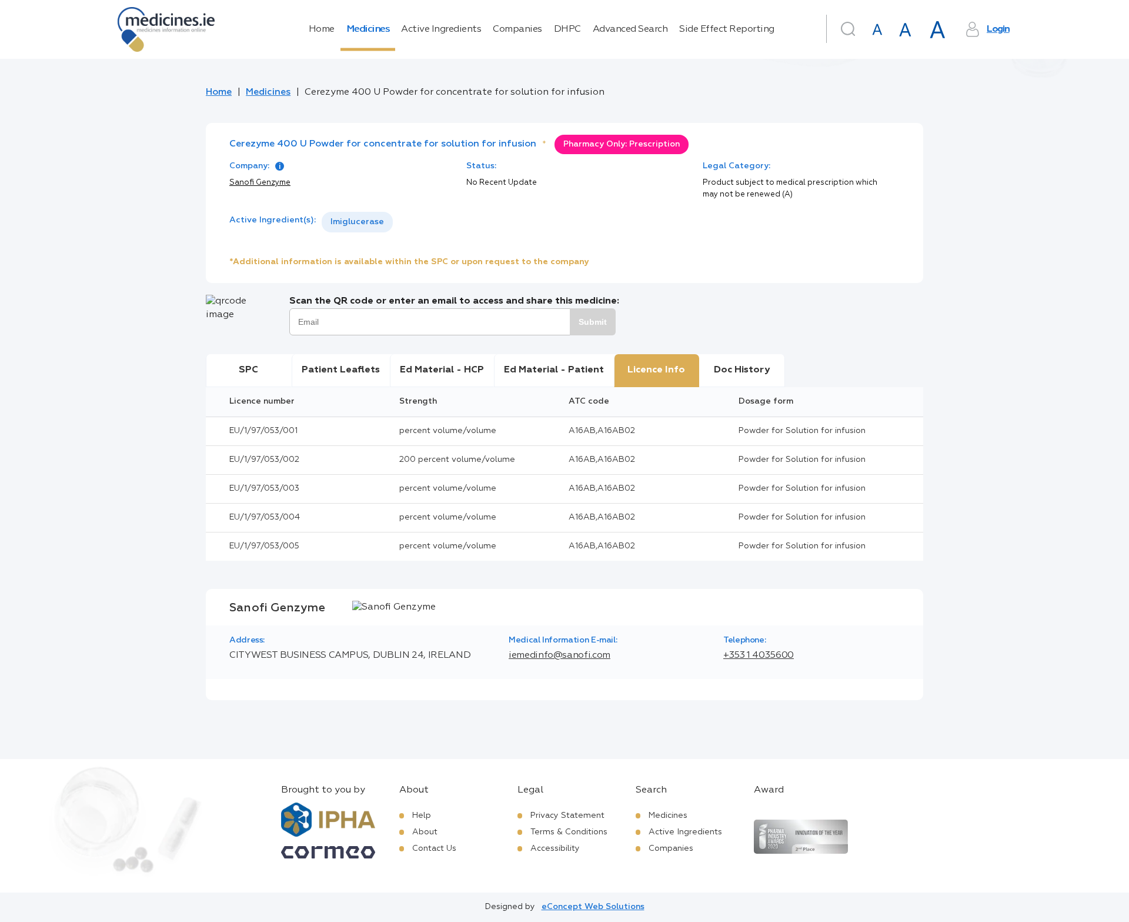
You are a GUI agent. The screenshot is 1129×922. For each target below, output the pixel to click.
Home (322, 29)
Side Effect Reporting (726, 29)
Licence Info (656, 370)
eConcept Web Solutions (593, 907)
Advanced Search (630, 29)
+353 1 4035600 (758, 655)
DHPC (567, 29)
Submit (593, 322)
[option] (357, 222)
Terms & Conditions (568, 832)
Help (421, 815)
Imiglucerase (357, 222)
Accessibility (555, 848)
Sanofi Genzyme (259, 183)
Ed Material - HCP (442, 370)
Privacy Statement (567, 815)
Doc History (742, 370)
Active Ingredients (441, 29)
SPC (248, 370)
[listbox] (357, 222)
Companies (517, 29)
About (424, 832)
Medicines (368, 29)
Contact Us (434, 848)
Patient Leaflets (341, 370)
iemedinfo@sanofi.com (559, 655)
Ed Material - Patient (554, 370)
